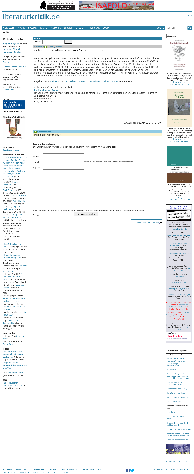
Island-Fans (171, 369)
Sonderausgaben (11, 150)
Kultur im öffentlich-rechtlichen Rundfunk (12, 50)
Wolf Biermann (15, 165)
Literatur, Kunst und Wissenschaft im (13, 354)
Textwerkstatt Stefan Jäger (179, 294)
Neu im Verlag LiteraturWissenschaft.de (179, 83)
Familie (6, 62)
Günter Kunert (9, 157)
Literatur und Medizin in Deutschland (14, 308)
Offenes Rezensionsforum (14, 66)
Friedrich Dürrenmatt (11, 175)
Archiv (21, 27)
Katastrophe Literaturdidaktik (178, 253)
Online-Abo (8, 89)
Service (68, 27)
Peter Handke (19, 201)
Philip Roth (22, 157)
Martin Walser (12, 162)
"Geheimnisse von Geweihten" (178, 244)
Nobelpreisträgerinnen (179, 288)
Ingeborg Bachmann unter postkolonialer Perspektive (178, 434)
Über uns (94, 27)
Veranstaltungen (29, 472)
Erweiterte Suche (92, 469)
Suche (160, 27)
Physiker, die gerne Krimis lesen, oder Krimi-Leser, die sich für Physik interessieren (178, 375)
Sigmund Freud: (15, 365)
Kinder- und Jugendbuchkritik (179, 429)
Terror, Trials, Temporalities (11, 321)
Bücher (44, 27)
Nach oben (185, 469)
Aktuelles (9, 27)
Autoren (56, 27)
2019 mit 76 (8, 271)
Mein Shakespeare (11, 168)
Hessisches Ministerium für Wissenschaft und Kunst (91, 81)
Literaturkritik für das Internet (175, 417)
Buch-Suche (9, 472)
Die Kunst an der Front (46, 90)
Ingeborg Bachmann (12, 208)
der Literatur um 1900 (176, 393)
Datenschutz (171, 469)
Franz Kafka (8, 344)
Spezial (32, 27)
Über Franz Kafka (179, 282)
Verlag (188, 15)
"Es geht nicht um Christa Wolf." (13, 277)
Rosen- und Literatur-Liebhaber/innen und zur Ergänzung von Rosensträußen (177, 361)
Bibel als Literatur (15, 372)
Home (37, 38)
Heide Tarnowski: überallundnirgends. (12, 256)
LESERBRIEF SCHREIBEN (148, 222)
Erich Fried (7, 190)
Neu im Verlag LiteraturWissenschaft (179, 140)
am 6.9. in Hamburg (181, 269)
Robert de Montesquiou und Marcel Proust (14, 300)
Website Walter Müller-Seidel (178, 461)
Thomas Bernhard (11, 183)
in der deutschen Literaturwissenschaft (12, 384)
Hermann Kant (9, 171)
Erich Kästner (172, 412)
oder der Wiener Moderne (178, 397)
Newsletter (49, 472)
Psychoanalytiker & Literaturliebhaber (175, 383)
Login (106, 27)
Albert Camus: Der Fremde (178, 235)
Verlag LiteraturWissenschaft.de (179, 198)
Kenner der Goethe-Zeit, (177, 388)
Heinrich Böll (8, 160)
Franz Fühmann (19, 195)
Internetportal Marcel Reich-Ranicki (12, 216)
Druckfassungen (69, 469)
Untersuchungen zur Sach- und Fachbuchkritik (178, 424)
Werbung (64, 472)
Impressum (157, 469)
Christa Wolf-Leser (174, 401)
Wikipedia (54, 81)
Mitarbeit (80, 27)
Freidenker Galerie (179, 229)
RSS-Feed (7, 469)
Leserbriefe (38, 469)
